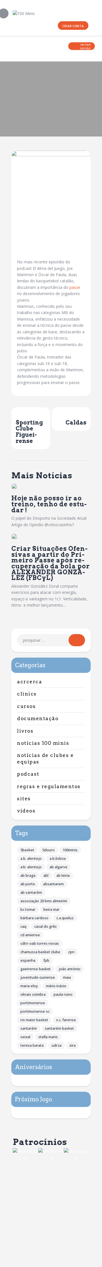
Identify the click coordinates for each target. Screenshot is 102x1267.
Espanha (27, 960)
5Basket (27, 849)
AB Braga (27, 875)
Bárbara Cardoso (34, 917)
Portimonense (32, 1002)
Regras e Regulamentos (49, 786)
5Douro (48, 849)
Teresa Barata (32, 1045)
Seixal (25, 1036)
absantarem (53, 883)
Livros (25, 731)
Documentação (37, 718)
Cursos (26, 706)
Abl (45, 875)
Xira (72, 1045)
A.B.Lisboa (58, 858)
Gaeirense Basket (35, 968)
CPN (71, 951)
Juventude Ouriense (37, 977)
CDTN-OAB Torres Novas (39, 943)
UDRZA (56, 1045)
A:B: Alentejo (31, 866)
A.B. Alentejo (31, 858)
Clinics (27, 694)
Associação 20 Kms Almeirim (43, 900)
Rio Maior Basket (34, 1019)
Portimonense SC (35, 1011)
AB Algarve (58, 866)
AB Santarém (31, 892)
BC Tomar (27, 909)
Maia (67, 977)
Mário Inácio (56, 985)
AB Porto (27, 883)
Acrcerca (29, 681)
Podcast (28, 774)
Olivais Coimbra (33, 994)
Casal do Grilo (45, 926)
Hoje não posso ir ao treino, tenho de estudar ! (49, 504)
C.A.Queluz (65, 917)
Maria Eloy (29, 985)
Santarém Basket (59, 1028)
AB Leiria (63, 875)
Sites (24, 798)
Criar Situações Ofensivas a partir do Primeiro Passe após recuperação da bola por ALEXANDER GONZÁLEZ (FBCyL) (50, 563)
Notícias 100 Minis (43, 743)
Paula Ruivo (63, 994)
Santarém (28, 1028)
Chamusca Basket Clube (40, 951)
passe (74, 287)
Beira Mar (51, 909)
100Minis (70, 849)
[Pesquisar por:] (51, 640)
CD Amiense (30, 934)
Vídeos (26, 811)
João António (69, 968)
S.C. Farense (66, 1019)
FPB (46, 960)
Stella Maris (48, 1036)
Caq (23, 926)
